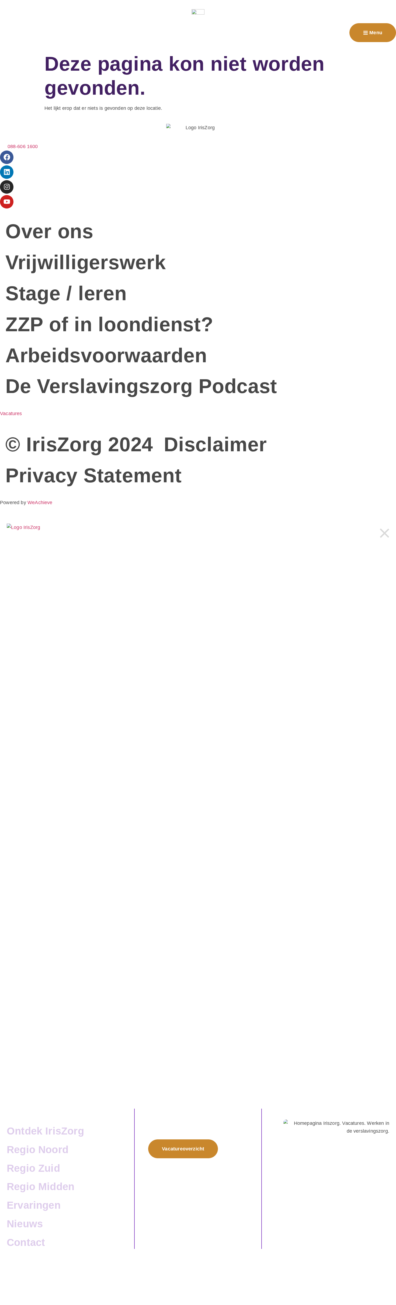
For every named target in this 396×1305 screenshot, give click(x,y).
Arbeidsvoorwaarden (106, 355)
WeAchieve (40, 502)
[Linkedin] (6, 172)
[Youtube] (6, 202)
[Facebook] (6, 157)
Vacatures (11, 413)
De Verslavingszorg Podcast (141, 386)
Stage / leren (66, 293)
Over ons (49, 231)
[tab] (70, 1112)
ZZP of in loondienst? (109, 324)
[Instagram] (6, 187)
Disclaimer (215, 444)
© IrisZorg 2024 (79, 444)
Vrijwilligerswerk (85, 262)
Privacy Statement (93, 475)
